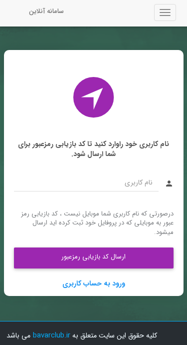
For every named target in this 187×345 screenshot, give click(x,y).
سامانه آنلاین (46, 11)
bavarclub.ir (51, 336)
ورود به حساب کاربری (93, 283)
